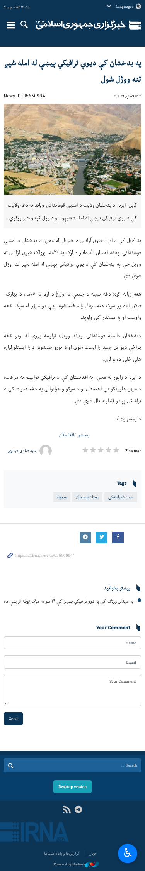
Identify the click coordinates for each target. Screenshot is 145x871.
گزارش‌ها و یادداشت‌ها (62, 853)
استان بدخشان (87, 497)
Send (13, 718)
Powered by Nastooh (69, 864)
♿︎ (127, 853)
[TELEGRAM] (78, 810)
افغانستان (66, 434)
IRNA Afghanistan (81, 25)
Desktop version (72, 786)
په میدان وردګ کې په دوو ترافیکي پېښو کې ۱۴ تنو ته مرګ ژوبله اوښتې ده (68, 601)
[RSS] (66, 810)
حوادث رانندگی (120, 497)
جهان (93, 853)
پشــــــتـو (84, 434)
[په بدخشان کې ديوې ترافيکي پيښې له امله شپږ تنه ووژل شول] (72, 149)
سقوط (62, 497)
